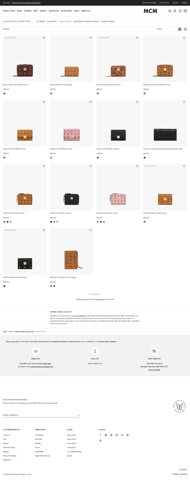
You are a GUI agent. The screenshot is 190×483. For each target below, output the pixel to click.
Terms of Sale (71, 435)
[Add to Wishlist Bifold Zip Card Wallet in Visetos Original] (90, 230)
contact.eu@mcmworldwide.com (41, 367)
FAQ (4, 439)
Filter (159, 29)
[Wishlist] (180, 11)
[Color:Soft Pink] (51, 157)
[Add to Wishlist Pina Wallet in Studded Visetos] (184, 166)
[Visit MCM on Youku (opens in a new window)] (127, 435)
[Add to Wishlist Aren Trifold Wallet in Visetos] (44, 102)
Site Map (38, 443)
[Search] (169, 11)
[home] (150, 12)
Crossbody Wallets (107, 21)
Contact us (164, 3)
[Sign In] (175, 11)
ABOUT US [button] (85, 11)
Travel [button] (43, 11)
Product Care (7, 460)
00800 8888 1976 (95, 363)
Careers (37, 447)
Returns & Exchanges (9, 456)
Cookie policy (71, 447)
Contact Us (6, 435)
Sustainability (39, 452)
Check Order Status (9, 447)
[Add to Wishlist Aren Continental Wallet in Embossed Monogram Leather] (184, 102)
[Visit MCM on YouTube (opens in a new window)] (117, 435)
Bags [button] (19, 11)
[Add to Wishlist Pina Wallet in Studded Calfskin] (44, 230)
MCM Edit (38, 439)
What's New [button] (9, 11)
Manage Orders (149, 3)
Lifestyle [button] (54, 11)
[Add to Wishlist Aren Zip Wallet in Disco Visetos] (137, 38)
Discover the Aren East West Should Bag (26, 3)
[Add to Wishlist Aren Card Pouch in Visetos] (44, 166)
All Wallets (41, 21)
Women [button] (27, 11)
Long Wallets (52, 21)
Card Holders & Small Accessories (86, 21)
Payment (5, 443)
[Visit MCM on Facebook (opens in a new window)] (100, 435)
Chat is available (154, 370)
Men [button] (35, 11)
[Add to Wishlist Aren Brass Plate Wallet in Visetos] (44, 38)
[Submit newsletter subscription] (78, 415)
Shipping (6, 452)
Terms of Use (71, 439)
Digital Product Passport (42, 456)
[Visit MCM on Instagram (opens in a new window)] (106, 435)
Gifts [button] (76, 11)
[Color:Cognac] (51, 93)
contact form (46, 363)
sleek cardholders (79, 316)
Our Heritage (39, 435)
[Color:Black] (98, 157)
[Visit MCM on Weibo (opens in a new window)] (122, 435)
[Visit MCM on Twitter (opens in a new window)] (111, 435)
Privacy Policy (71, 443)
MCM (5, 331)
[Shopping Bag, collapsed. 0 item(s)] (185, 11)
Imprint (69, 456)
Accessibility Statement (74, 452)
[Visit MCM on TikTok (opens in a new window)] (100, 440)
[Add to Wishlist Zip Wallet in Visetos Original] (90, 38)
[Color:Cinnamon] (4, 93)
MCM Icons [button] (66, 11)
